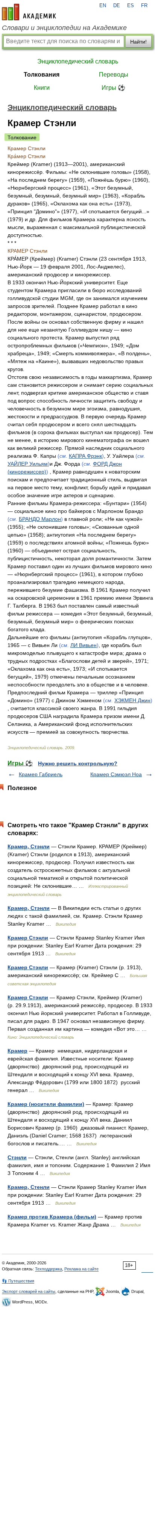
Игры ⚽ (113, 87)
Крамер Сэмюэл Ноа (116, 774)
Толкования (41, 74)
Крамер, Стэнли (29, 846)
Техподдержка (48, 1269)
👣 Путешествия (18, 1281)
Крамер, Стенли (29, 1187)
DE (116, 5)
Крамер (17, 1051)
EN (102, 5)
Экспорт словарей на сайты (28, 1291)
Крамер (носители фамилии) (46, 1104)
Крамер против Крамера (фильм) (52, 1217)
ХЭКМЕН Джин (132, 700)
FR (144, 5)
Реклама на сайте (81, 1269)
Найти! (138, 42)
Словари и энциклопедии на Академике (64, 28)
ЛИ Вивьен (83, 645)
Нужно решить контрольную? (77, 763)
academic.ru (29, 12)
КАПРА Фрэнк (85, 456)
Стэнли (17, 1157)
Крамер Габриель (40, 774)
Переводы (113, 74)
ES (130, 5)
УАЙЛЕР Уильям (28, 464)
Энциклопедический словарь (77, 61)
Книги (42, 87)
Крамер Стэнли (28, 938)
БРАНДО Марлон (40, 519)
